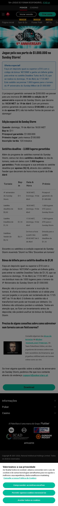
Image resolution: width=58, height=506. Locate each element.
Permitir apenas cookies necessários (29, 493)
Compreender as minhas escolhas (29, 485)
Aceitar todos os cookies (29, 500)
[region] (29, 484)
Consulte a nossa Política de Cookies (20, 478)
